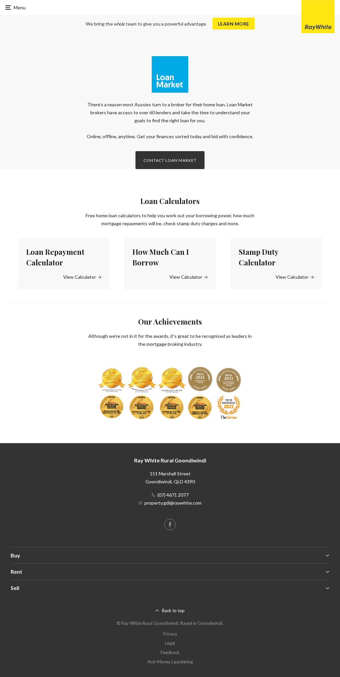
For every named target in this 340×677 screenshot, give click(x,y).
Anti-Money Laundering (170, 661)
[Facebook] (170, 524)
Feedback (170, 652)
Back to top (173, 610)
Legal (170, 643)
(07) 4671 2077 (173, 495)
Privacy (170, 633)
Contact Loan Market (170, 160)
